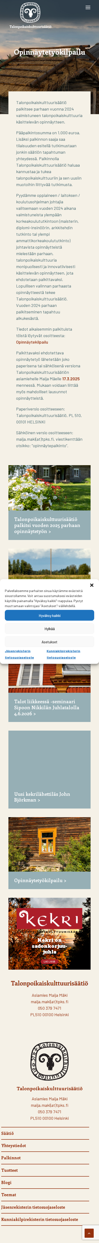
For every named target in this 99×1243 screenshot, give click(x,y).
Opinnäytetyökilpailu (38, 880)
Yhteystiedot (13, 1145)
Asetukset (49, 641)
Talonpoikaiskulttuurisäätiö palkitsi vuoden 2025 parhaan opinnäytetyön (47, 525)
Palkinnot (11, 1157)
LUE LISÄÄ (50, 961)
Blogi (6, 1182)
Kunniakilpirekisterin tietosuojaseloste (39, 1219)
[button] (91, 585)
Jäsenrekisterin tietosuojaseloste (33, 1207)
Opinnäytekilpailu (32, 342)
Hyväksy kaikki (50, 615)
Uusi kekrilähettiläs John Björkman (42, 797)
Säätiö (7, 1133)
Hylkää (49, 628)
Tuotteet (9, 1170)
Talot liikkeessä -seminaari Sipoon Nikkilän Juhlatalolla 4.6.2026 (46, 707)
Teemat (8, 1194)
